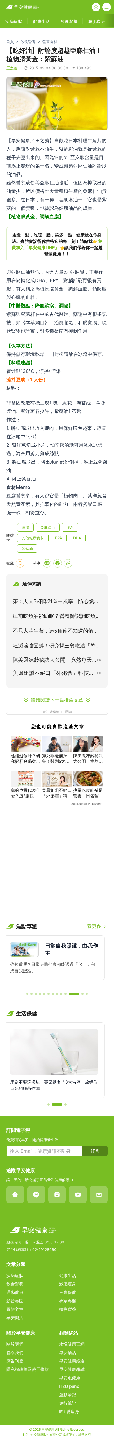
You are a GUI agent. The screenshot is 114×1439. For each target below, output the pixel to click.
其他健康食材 (33, 538)
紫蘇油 (27, 548)
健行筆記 (67, 1403)
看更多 (94, 926)
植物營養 (67, 1309)
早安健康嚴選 (72, 1361)
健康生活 (67, 1275)
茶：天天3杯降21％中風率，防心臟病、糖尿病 (53, 602)
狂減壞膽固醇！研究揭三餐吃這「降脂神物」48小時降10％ (57, 646)
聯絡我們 (14, 1352)
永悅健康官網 (72, 1344)
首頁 (10, 41)
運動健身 (14, 1292)
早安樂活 (14, 1317)
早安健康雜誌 (72, 1369)
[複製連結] (68, 563)
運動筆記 (67, 1394)
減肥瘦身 (67, 1283)
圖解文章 (14, 1309)
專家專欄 (67, 1300)
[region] (57, 244)
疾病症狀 (14, 1275)
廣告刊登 (14, 1361)
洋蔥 (70, 527)
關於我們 (14, 1344)
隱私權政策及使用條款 (27, 1369)
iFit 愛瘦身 (69, 1411)
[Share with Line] (47, 563)
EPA (58, 538)
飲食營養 (28, 41)
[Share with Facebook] (57, 563)
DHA (77, 538)
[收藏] (20, 563)
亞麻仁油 (47, 527)
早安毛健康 (69, 1377)
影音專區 (14, 1300)
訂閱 (95, 1151)
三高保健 (67, 1292)
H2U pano (69, 1386)
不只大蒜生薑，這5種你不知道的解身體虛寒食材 (56, 632)
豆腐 (25, 527)
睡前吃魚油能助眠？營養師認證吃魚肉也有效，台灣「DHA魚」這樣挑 (57, 617)
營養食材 (49, 41)
